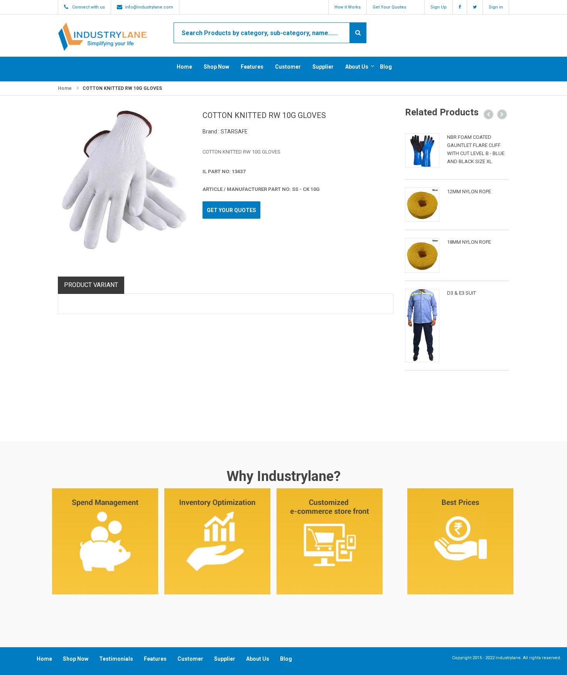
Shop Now (216, 67)
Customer (288, 67)
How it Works (347, 7)
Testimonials (116, 659)
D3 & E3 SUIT (461, 293)
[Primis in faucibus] (422, 150)
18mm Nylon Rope (469, 242)
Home (184, 67)
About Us (356, 67)
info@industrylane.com (149, 7)
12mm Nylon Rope (469, 191)
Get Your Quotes (389, 7)
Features (252, 67)
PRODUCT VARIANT (91, 285)
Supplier (323, 67)
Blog (386, 67)
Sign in (496, 7)
